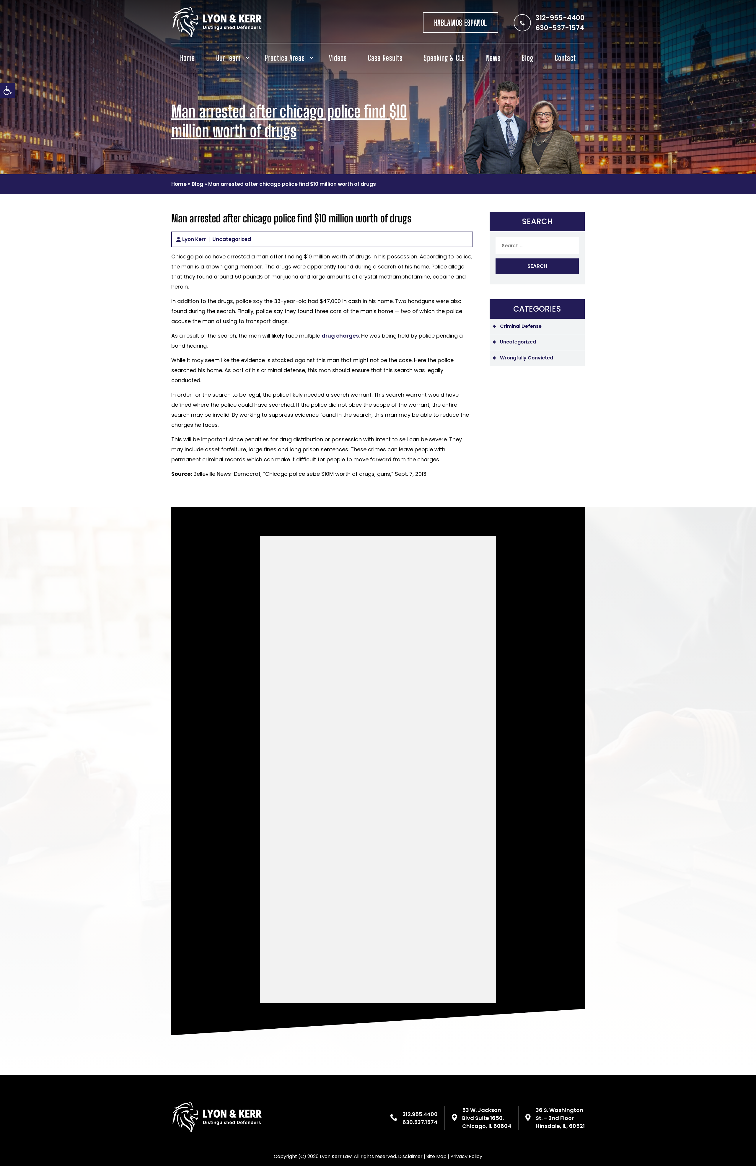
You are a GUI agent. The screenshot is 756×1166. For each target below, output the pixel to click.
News (493, 58)
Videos (338, 58)
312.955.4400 (420, 1114)
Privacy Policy (466, 1156)
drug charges (340, 335)
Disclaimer (410, 1156)
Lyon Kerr (194, 239)
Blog (527, 58)
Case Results (385, 58)
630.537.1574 (420, 1122)
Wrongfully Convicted (526, 357)
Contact (565, 58)
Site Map (436, 1156)
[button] (7, 90)
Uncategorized (231, 239)
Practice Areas (285, 58)
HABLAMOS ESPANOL (460, 22)
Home (187, 58)
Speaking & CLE (444, 58)
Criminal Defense (521, 326)
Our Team (228, 58)
